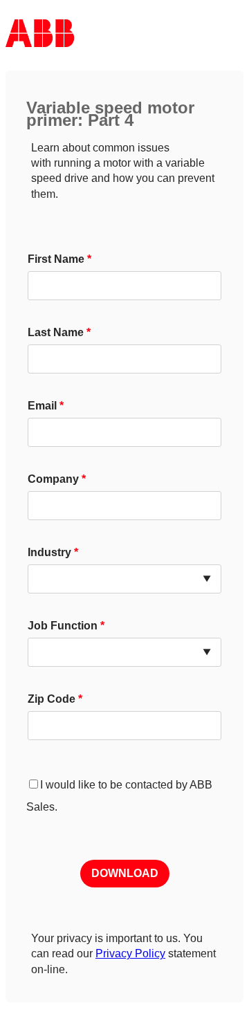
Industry (49, 552)
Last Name (56, 332)
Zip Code (51, 699)
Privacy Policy (130, 953)
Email (42, 406)
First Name (56, 259)
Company (53, 479)
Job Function (63, 626)
